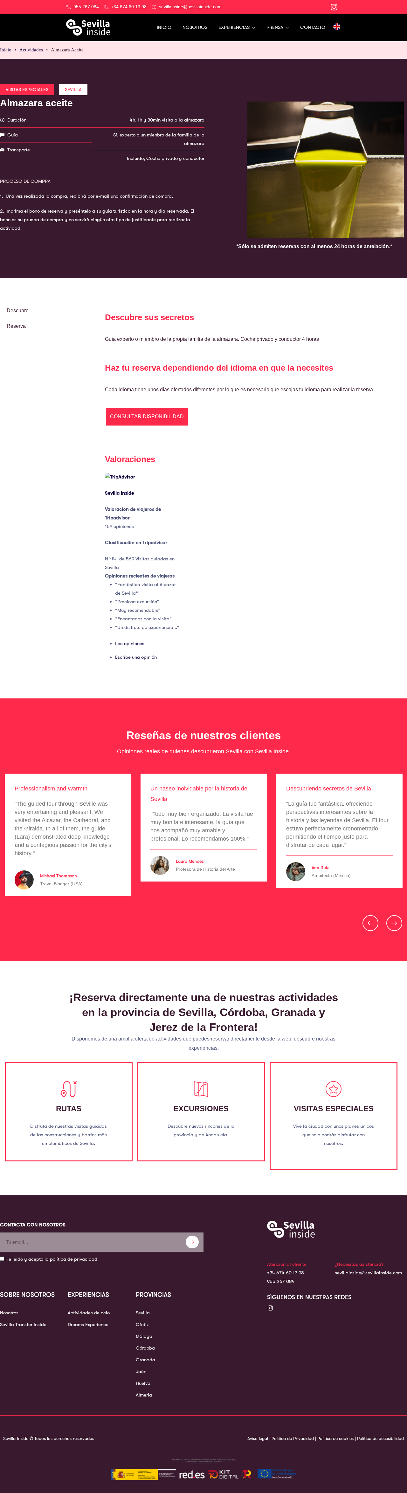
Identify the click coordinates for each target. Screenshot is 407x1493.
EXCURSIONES (201, 1108)
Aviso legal (257, 1438)
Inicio (5, 49)
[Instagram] (270, 1308)
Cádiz (142, 1324)
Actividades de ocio (89, 1313)
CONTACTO (312, 27)
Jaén (141, 1371)
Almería (144, 1395)
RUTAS (68, 1108)
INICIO (164, 27)
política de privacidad (73, 1259)
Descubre (18, 310)
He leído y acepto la (51, 1259)
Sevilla (143, 1313)
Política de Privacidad (293, 1438)
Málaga (144, 1336)
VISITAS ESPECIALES (334, 1108)
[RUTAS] (69, 1089)
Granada (145, 1360)
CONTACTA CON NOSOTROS (33, 1225)
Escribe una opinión (136, 657)
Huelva (143, 1383)
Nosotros (9, 1313)
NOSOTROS (195, 27)
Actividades (31, 49)
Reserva (16, 326)
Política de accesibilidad (380, 1438)
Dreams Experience (88, 1324)
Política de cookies (335, 1438)
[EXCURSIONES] (201, 1089)
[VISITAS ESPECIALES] (333, 1089)
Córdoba (145, 1348)
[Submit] (192, 1242)
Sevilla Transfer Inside (23, 1324)
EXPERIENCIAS (234, 27)
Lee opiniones (129, 643)
